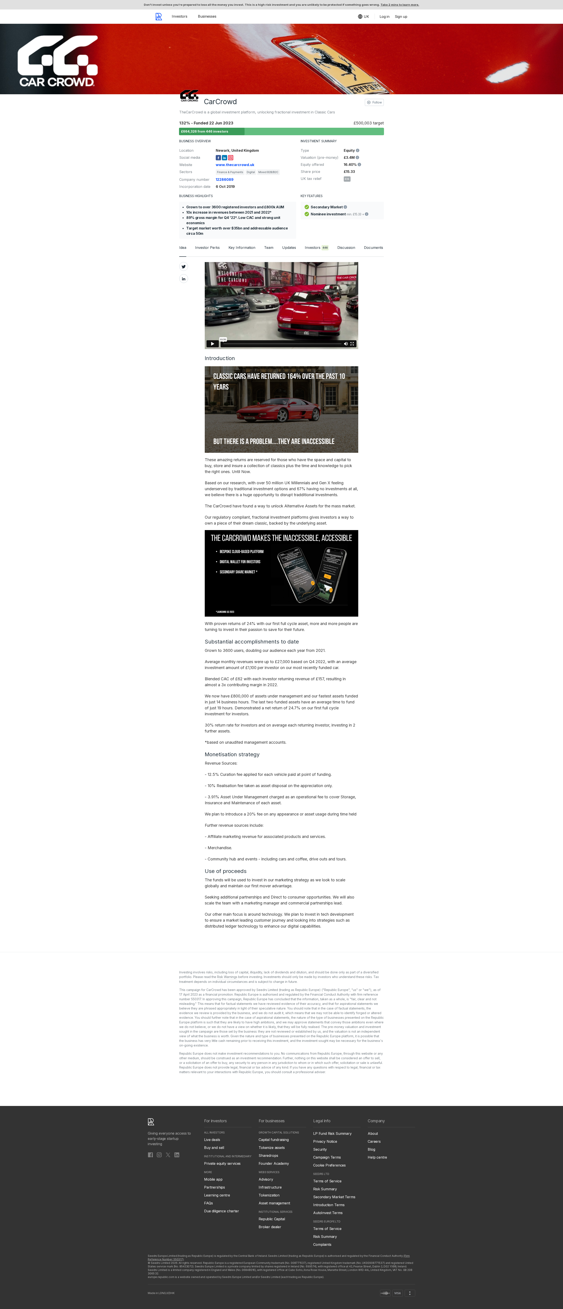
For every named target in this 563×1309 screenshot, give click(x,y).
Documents (373, 247)
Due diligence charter (221, 1211)
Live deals (212, 1139)
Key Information (241, 247)
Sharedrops (268, 1155)
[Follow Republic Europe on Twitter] (168, 1154)
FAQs (208, 1203)
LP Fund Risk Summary (332, 1133)
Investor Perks (207, 247)
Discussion (346, 247)
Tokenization (269, 1195)
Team (268, 247)
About (373, 1133)
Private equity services (222, 1163)
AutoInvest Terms (327, 1213)
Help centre (377, 1157)
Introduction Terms (329, 1205)
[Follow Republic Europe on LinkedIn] (176, 1154)
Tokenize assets (272, 1147)
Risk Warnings (227, 977)
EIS (347, 179)
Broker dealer (270, 1227)
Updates (289, 247)
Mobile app (213, 1179)
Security (320, 1149)
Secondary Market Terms (334, 1197)
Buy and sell (214, 1147)
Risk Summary (325, 1189)
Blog (371, 1149)
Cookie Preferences (329, 1165)
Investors (179, 16)
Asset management (274, 1203)
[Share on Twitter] (183, 266)
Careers (374, 1141)
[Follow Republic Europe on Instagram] (159, 1154)
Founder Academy (274, 1163)
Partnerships (214, 1187)
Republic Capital (272, 1219)
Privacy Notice (325, 1141)
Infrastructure (270, 1187)
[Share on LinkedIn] (183, 278)
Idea (182, 247)
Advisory (266, 1179)
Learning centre (217, 1195)
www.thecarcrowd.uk (235, 165)
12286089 (225, 179)
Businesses (207, 16)
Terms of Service (327, 1181)
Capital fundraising (274, 1139)
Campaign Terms (327, 1157)
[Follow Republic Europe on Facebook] (150, 1154)
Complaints (322, 1244)
